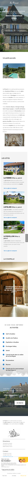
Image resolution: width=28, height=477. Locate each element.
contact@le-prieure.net (8, 456)
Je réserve (19, 403)
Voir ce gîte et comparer (10, 188)
